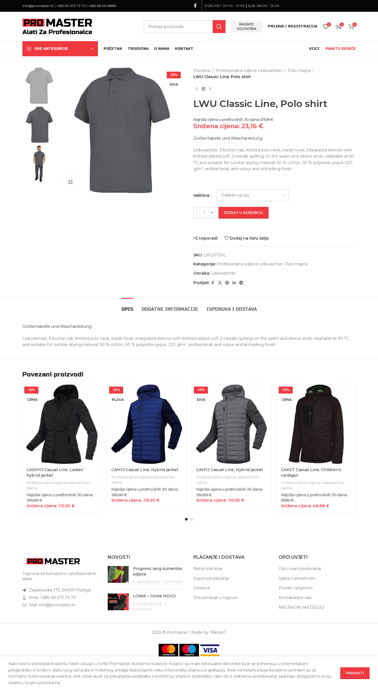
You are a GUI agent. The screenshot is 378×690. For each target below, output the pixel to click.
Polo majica (299, 70)
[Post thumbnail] (118, 575)
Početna (201, 70)
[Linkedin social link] (234, 283)
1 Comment (173, 582)
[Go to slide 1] (186, 519)
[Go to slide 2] (192, 519)
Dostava (201, 587)
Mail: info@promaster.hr (52, 604)
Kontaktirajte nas (295, 597)
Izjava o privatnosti (297, 578)
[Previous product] (196, 89)
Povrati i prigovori (296, 587)
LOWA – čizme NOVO (154, 595)
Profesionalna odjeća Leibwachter (249, 70)
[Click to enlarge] (71, 182)
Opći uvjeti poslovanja (300, 568)
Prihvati (355, 673)
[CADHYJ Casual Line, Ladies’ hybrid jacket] (62, 424)
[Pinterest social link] (227, 283)
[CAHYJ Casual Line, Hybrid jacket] (146, 424)
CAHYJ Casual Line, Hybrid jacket (144, 469)
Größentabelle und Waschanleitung (227, 138)
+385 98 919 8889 (102, 6)
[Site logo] (57, 26)
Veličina (201, 195)
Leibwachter (223, 273)
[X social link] (220, 283)
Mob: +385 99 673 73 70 (52, 597)
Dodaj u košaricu (243, 212)
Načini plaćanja (207, 568)
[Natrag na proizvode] (203, 89)
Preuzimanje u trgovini (215, 597)
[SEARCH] (219, 26)
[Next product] (210, 89)
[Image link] (53, 560)
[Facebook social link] (195, 5)
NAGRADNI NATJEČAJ (301, 607)
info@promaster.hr (38, 6)
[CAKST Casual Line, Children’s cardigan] (316, 424)
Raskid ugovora (247, 26)
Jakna (32, 488)
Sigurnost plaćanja (211, 578)
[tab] (127, 306)
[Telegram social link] (241, 283)
